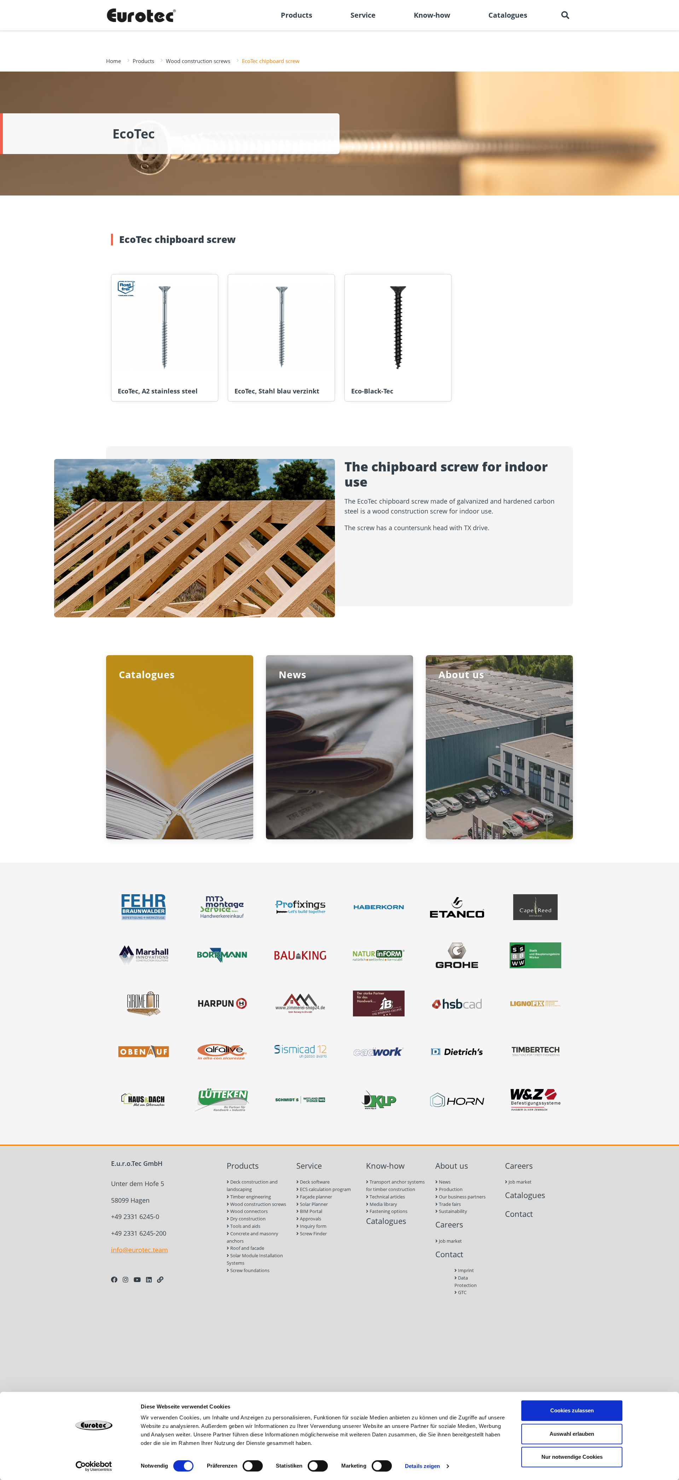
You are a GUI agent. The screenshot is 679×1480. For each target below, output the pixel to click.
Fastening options (387, 1211)
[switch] (253, 1466)
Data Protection (465, 1281)
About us (451, 1166)
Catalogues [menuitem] (507, 15)
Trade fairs (449, 1204)
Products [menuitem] (296, 15)
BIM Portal (310, 1211)
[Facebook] (114, 1279)
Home (113, 60)
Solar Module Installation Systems (255, 1259)
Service (309, 1166)
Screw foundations (249, 1270)
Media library (382, 1204)
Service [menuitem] (363, 15)
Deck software (314, 1182)
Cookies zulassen (572, 1410)
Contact (449, 1254)
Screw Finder (313, 1233)
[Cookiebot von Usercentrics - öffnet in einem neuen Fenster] (94, 1466)
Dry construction (247, 1218)
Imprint (465, 1270)
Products (143, 60)
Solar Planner (313, 1204)
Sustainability (452, 1211)
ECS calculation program (325, 1189)
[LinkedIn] (149, 1279)
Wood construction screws (198, 60)
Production (450, 1189)
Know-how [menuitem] (432, 15)
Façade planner (315, 1196)
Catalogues (386, 1221)
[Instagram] (125, 1279)
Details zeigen (422, 1466)
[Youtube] (137, 1279)
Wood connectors (248, 1211)
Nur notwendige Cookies (572, 1457)
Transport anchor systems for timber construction (395, 1185)
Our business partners (462, 1196)
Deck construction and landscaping (252, 1185)
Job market (450, 1241)
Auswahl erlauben (572, 1434)
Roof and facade (246, 1248)
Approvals (310, 1218)
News (444, 1182)
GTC (461, 1292)
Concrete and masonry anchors (252, 1237)
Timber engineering (250, 1196)
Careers (449, 1224)
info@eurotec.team (139, 1250)
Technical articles (386, 1196)
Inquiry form (312, 1226)
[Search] (565, 15)
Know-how (385, 1166)
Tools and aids (244, 1226)
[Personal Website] (160, 1279)
